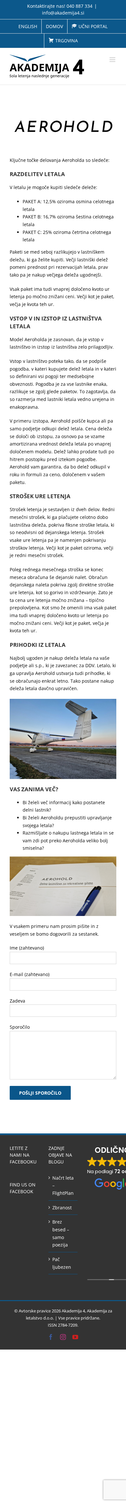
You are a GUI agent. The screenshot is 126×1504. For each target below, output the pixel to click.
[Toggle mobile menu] (113, 59)
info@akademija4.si (63, 13)
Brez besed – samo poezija (60, 1233)
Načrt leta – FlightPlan (63, 1185)
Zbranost (62, 1207)
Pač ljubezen (61, 1263)
